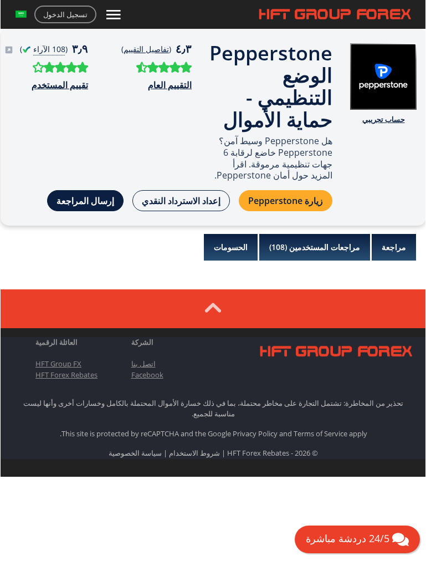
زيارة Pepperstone (285, 201)
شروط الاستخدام (194, 453)
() (43, 49)
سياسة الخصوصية (135, 453)
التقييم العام (170, 85)
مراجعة (394, 247)
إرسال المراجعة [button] (85, 201)
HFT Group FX (58, 364)
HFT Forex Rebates (66, 375)
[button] (21, 14)
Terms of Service (320, 434)
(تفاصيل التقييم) (146, 49)
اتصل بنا (143, 364)
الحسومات (231, 247)
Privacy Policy (255, 434)
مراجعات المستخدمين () (314, 247)
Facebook (147, 375)
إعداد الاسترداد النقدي (181, 201)
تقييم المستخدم (60, 85)
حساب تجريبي (383, 119)
